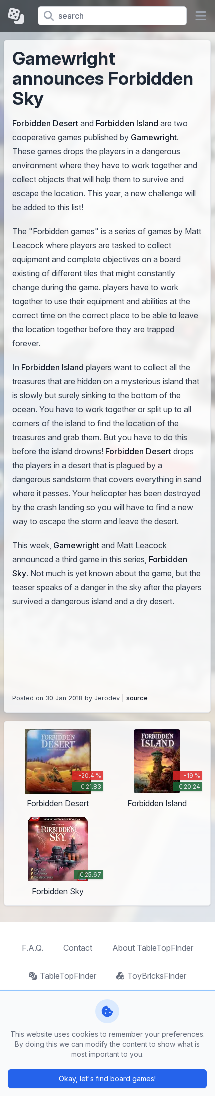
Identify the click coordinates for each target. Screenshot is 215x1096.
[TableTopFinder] (19, 16)
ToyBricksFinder (157, 976)
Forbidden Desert (45, 123)
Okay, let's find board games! (107, 1078)
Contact (78, 948)
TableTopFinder (68, 976)
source (137, 698)
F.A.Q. (33, 948)
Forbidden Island (127, 123)
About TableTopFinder (153, 948)
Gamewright (154, 137)
